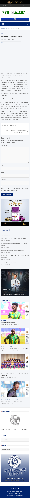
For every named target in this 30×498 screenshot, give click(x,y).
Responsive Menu (23, 5)
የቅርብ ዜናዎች (6, 300)
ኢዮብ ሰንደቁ (13, 377)
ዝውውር (4, 320)
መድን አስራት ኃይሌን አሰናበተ (10, 125)
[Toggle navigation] (3, 24)
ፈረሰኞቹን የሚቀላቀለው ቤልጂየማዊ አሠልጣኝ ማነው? (13, 250)
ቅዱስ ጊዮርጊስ (3, 399)
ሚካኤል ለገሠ (13, 403)
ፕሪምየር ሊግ (9, 346)
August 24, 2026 (5, 324)
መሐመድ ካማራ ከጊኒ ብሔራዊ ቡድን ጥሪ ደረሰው (11, 262)
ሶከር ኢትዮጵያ (11, 39)
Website (3, 179)
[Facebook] (11, 488)
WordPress (20, 495)
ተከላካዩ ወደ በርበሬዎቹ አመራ (7, 233)
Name (3, 165)
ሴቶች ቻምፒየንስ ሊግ (5, 371)
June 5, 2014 (4, 39)
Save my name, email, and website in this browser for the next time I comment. (14, 189)
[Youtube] (18, 488)
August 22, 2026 (5, 377)
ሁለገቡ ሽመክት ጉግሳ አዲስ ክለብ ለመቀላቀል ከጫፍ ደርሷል (13, 238)
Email (3, 172)
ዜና (2, 33)
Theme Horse (17, 493)
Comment (4, 145)
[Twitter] (16, 488)
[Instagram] (13, 488)
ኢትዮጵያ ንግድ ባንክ (13, 371)
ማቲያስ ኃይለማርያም (14, 324)
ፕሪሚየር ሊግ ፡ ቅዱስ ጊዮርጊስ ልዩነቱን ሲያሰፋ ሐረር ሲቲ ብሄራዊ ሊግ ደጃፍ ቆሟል (15, 131)
